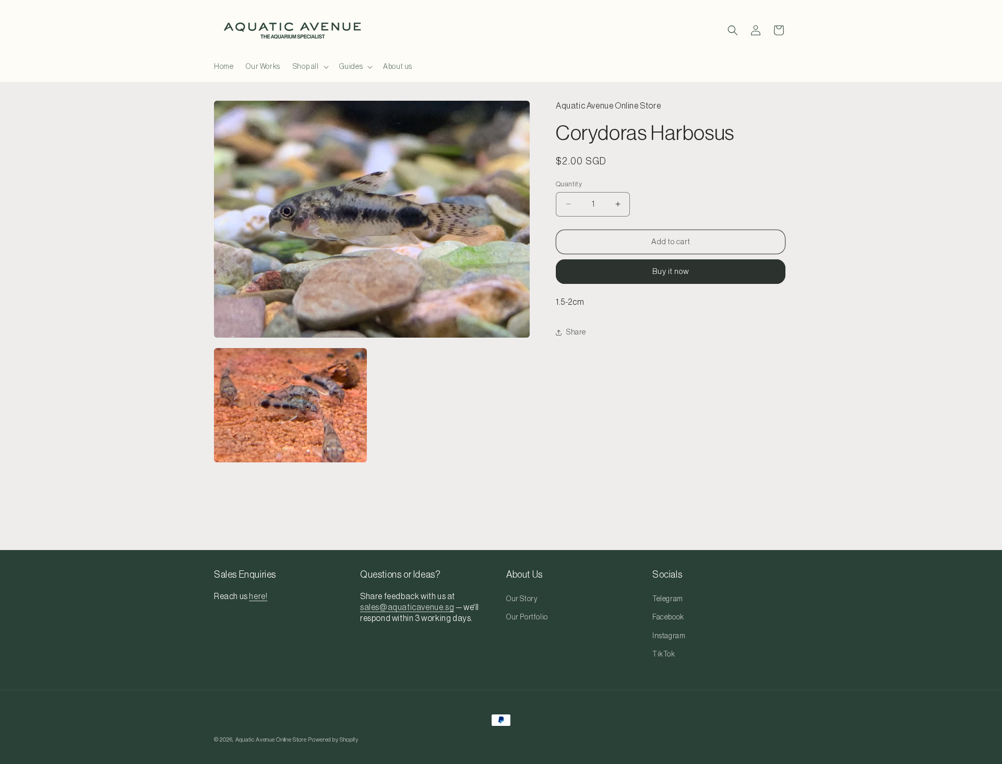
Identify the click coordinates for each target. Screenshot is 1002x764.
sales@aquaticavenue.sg (407, 607)
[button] (310, 67)
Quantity (569, 183)
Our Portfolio (527, 617)
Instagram (668, 636)
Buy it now (670, 272)
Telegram (667, 599)
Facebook (668, 617)
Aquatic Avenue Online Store (271, 740)
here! (258, 596)
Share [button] (576, 332)
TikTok (663, 654)
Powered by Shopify (333, 740)
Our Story (522, 599)
